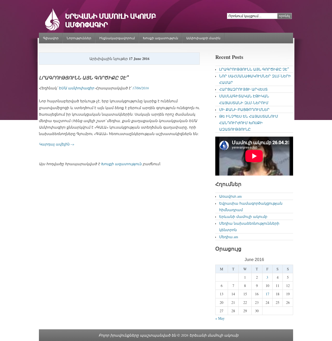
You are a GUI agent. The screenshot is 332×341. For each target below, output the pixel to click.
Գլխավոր (51, 38)
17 (267, 293)
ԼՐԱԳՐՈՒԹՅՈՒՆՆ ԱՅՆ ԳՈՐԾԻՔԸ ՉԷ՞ (83, 78)
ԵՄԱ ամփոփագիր (76, 87)
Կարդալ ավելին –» (56, 144)
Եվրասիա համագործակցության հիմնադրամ (250, 206)
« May (220, 318)
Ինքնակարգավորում (117, 38)
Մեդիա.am (228, 236)
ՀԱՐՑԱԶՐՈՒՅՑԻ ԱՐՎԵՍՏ (243, 89)
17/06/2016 (140, 87)
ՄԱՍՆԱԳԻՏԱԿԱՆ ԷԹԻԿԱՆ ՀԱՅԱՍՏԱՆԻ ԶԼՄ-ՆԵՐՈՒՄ (244, 99)
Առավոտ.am (230, 196)
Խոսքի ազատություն (160, 38)
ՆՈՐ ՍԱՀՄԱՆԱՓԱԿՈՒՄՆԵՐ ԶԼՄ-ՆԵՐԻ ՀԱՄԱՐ (255, 79)
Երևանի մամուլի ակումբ (243, 216)
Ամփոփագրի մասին (203, 38)
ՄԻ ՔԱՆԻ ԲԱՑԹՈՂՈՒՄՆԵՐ (244, 109)
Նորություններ (79, 38)
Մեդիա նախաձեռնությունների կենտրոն (249, 226)
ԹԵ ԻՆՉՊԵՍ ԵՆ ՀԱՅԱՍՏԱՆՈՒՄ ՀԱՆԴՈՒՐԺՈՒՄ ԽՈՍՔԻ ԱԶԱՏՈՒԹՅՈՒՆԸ (248, 123)
